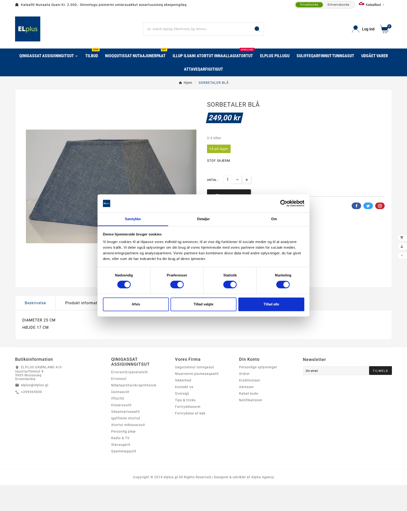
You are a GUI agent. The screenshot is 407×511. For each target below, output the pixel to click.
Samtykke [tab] (133, 219)
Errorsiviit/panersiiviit (129, 372)
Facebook (356, 206)
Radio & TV (120, 438)
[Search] (257, 29)
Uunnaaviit (120, 392)
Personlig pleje (123, 431)
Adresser (246, 387)
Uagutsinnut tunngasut (194, 367)
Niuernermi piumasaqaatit (197, 374)
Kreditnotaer (249, 380)
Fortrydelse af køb (190, 413)
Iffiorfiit (117, 398)
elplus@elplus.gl (34, 385)
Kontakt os (184, 387)
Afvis (136, 304)
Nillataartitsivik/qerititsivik (133, 385)
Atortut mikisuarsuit (128, 425)
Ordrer (244, 374)
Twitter (368, 206)
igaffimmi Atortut (125, 418)
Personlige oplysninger (258, 367)
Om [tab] (274, 219)
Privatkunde (309, 4)
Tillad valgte (203, 304)
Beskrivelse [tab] (35, 303)
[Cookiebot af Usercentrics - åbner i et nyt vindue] (283, 203)
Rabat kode (248, 393)
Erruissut (118, 379)
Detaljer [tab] (203, 219)
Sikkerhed (183, 380)
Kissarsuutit (121, 405)
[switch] (177, 284)
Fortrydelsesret (188, 407)
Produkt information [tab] (84, 303)
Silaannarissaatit (125, 412)
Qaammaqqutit (123, 451)
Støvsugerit (120, 444)
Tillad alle (271, 304)
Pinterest (380, 206)
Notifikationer (250, 400)
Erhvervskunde (338, 4)
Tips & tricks (185, 400)
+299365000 (31, 392)
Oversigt (182, 393)
